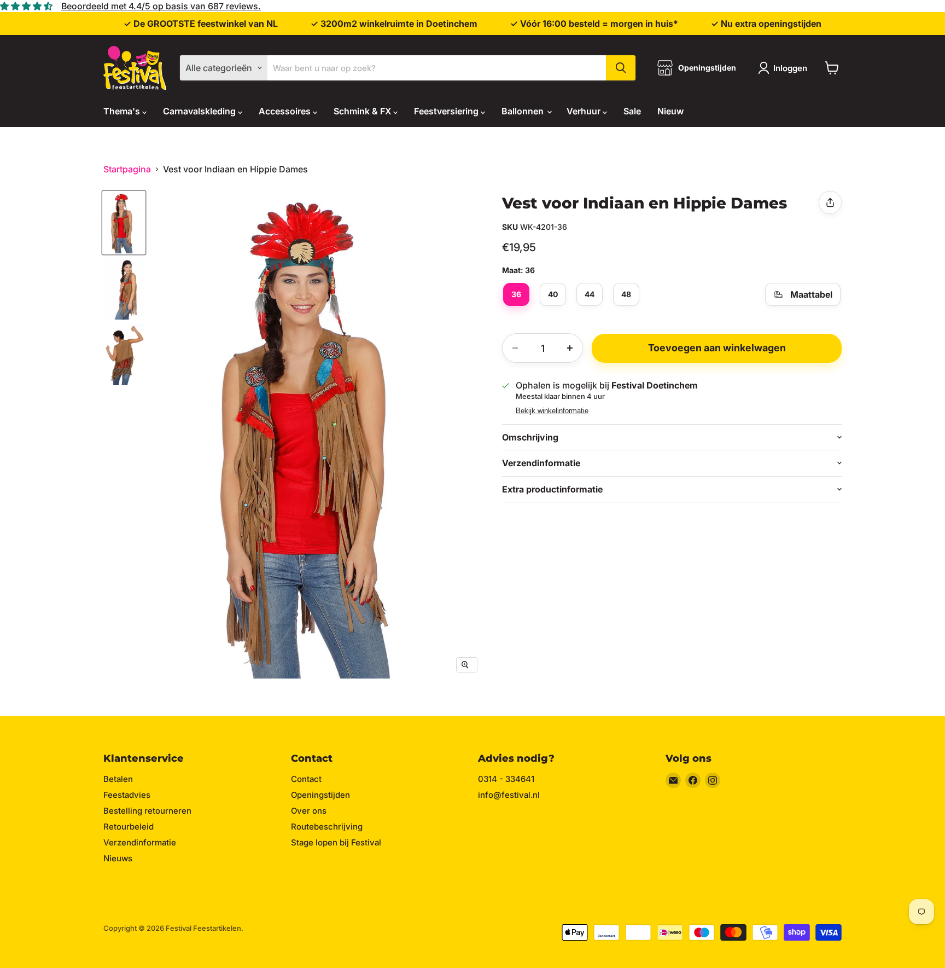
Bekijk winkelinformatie (552, 411)
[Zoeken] (620, 67)
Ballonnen (523, 111)
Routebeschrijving (327, 826)
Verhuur (585, 111)
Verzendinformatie (139, 842)
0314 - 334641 (506, 779)
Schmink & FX (363, 111)
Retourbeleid (128, 826)
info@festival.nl (509, 795)
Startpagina (127, 169)
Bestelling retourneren (147, 810)
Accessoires (286, 111)
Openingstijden (320, 795)
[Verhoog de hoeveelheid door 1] (569, 348)
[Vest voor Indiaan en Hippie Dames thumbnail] (123, 223)
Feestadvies (126, 795)
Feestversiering (447, 111)
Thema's (122, 111)
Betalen (118, 779)
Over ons (308, 810)
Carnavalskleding (200, 111)
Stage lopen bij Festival (336, 842)
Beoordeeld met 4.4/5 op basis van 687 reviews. (161, 6)
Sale (632, 111)
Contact (306, 779)
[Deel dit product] (830, 202)
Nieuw (670, 111)
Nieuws (117, 858)
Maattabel (811, 294)
